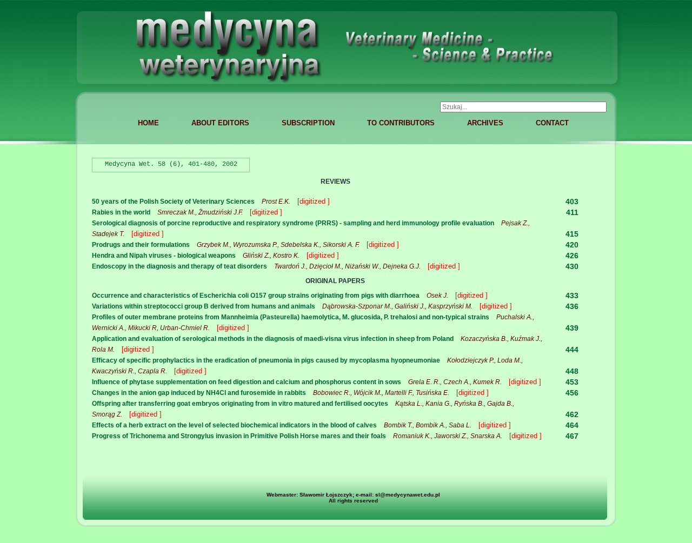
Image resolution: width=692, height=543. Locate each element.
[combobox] (523, 107)
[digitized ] (313, 201)
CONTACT (552, 123)
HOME (148, 123)
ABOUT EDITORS (220, 123)
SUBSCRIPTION (308, 123)
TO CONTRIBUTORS (401, 123)
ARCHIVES (485, 123)
